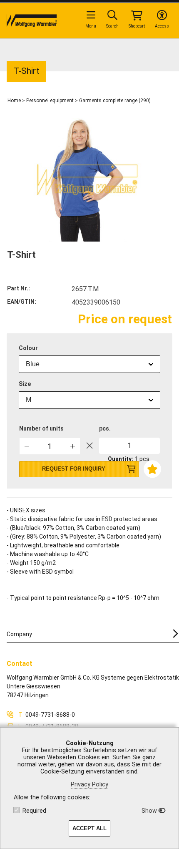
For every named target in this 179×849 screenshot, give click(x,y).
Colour (28, 348)
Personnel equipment (50, 100)
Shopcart (137, 26)
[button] (72, 446)
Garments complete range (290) (115, 100)
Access (162, 26)
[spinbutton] (50, 446)
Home (14, 100)
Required (34, 810)
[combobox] (89, 364)
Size (25, 383)
